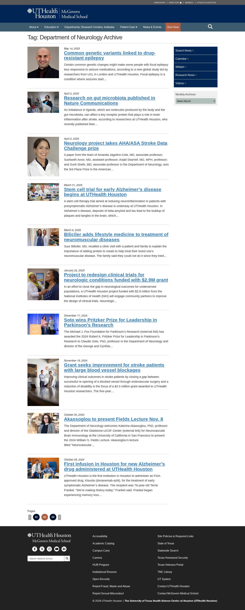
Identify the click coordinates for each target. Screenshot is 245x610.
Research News (185, 75)
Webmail (189, 3)
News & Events (152, 27)
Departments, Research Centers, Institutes (89, 27)
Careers (97, 557)
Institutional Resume (104, 571)
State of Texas (166, 543)
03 (53, 517)
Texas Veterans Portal (170, 564)
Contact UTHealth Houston (174, 586)
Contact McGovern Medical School (178, 593)
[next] (59, 517)
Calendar (181, 58)
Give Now (173, 27)
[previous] (29, 517)
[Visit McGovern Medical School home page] (58, 17)
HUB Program (100, 564)
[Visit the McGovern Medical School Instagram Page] (49, 549)
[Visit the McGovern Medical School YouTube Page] (56, 549)
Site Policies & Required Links (176, 536)
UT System (164, 579)
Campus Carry (101, 550)
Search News (184, 50)
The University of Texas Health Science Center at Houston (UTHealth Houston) (171, 600)
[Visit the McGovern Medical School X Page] (42, 549)
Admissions (159, 3)
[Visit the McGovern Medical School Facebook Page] (34, 549)
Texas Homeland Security (173, 557)
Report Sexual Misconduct (108, 593)
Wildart (180, 67)
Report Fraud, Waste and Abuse (111, 586)
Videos (180, 83)
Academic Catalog (103, 543)
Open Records (101, 579)
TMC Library (165, 571)
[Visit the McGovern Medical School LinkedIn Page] (64, 549)
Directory (174, 3)
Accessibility (99, 536)
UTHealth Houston (206, 3)
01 (36, 517)
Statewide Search (168, 550)
